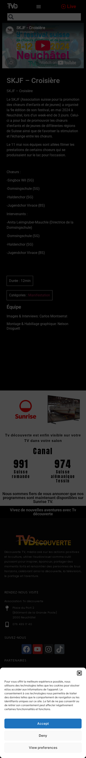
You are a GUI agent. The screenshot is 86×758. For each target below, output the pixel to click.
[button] (79, 673)
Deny (43, 735)
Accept (43, 723)
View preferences (43, 748)
